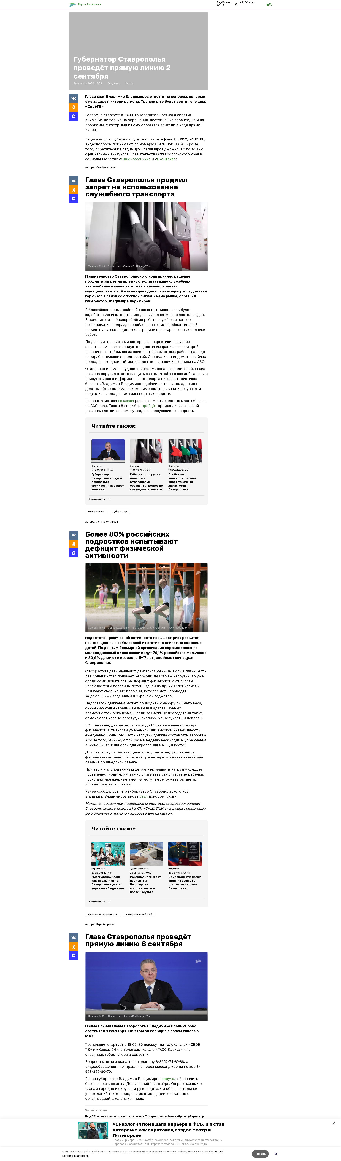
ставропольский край (139, 914)
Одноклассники (134, 159)
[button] (93, 1130)
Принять (260, 1153)
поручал (169, 1079)
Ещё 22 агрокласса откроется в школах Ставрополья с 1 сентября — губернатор (144, 1116)
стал (144, 796)
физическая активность (102, 914)
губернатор (120, 511)
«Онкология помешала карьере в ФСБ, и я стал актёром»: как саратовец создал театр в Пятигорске (168, 1130)
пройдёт (149, 406)
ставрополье (96, 511)
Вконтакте (166, 159)
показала (126, 401)
